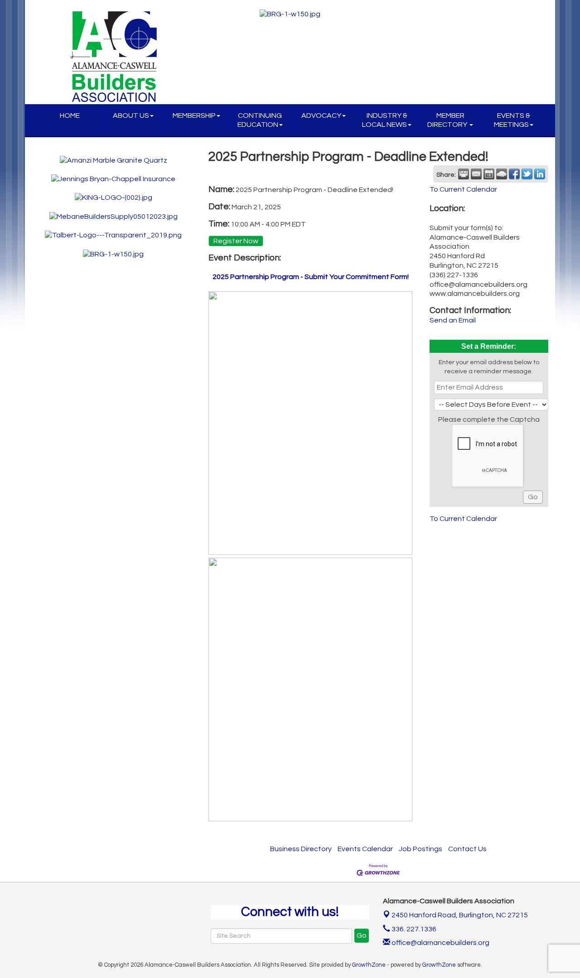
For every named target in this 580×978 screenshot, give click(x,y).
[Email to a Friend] (476, 174)
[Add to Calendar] (488, 174)
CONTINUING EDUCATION (259, 120)
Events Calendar (365, 849)
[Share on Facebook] (514, 174)
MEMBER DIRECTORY (448, 120)
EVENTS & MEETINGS (512, 120)
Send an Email (453, 320)
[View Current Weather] (501, 174)
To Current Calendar (463, 189)
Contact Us (467, 849)
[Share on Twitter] (527, 174)
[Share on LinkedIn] (539, 174)
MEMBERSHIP (194, 115)
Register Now (235, 241)
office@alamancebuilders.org (439, 942)
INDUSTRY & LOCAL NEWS (384, 120)
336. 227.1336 (413, 929)
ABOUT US (131, 115)
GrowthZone (369, 965)
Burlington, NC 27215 (460, 915)
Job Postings (420, 849)
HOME (70, 115)
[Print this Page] (463, 174)
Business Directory (301, 849)
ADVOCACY (321, 115)
